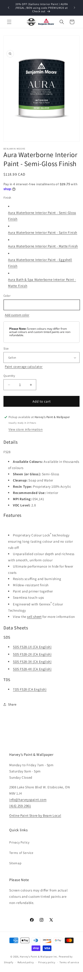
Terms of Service (21, 853)
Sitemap (15, 863)
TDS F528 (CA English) (30, 689)
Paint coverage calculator (24, 367)
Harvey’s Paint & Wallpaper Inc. (39, 956)
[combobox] (41, 304)
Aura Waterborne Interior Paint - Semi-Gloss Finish (42, 215)
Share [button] (12, 704)
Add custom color (17, 315)
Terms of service (69, 962)
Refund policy (26, 962)
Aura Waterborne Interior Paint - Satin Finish (42, 232)
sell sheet (34, 616)
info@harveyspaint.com (28, 799)
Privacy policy (46, 962)
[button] (9, 22)
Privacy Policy (19, 842)
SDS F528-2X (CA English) (32, 654)
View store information (26, 429)
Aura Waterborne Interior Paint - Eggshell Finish (40, 262)
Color (6, 296)
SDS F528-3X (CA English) (32, 661)
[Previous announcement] (8, 8)
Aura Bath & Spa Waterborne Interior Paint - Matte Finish (42, 282)
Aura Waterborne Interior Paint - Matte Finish (43, 246)
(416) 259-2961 (20, 806)
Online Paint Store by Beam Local (35, 815)
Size (6, 348)
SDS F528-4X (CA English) (32, 669)
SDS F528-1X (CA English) (32, 647)
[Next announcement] (74, 8)
